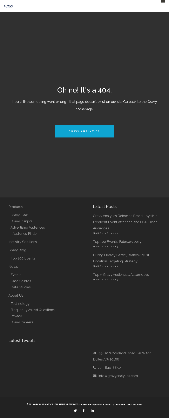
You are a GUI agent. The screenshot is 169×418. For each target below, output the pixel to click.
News (13, 266)
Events (16, 275)
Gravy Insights (22, 221)
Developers (87, 404)
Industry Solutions (22, 242)
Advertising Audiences (28, 227)
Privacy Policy (104, 404)
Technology (20, 304)
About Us (15, 295)
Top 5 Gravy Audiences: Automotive (121, 274)
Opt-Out (136, 404)
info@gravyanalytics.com (118, 376)
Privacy (16, 316)
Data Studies (21, 287)
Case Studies (21, 281)
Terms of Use (122, 404)
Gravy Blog (17, 250)
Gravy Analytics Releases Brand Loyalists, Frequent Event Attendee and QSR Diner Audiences (125, 222)
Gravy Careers (22, 322)
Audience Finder (25, 233)
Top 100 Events (23, 258)
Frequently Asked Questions (33, 310)
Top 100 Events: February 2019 (117, 242)
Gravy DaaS (20, 215)
